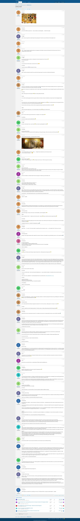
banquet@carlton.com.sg (50, 275)
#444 (63, 425)
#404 (63, 41)
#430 (63, 293)
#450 (63, 488)
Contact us (49, 518)
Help (60, 518)
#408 (63, 76)
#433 (63, 317)
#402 (63, 27)
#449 (63, 472)
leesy (18, 506)
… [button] (19, 495)
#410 (63, 111)
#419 (63, 186)
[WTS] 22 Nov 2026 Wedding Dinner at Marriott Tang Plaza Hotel (28, 510)
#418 (63, 179)
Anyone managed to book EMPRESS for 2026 (25, 508)
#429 (63, 286)
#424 (63, 232)
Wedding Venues (27, 500)
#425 (63, 239)
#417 (63, 172)
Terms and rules (53, 518)
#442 (63, 399)
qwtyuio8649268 (20, 500)
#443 (63, 416)
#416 (63, 164)
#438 (63, 366)
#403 (63, 34)
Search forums (20, 3)
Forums (20, 2)
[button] (26, 2)
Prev (17, 495)
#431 (63, 300)
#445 (63, 437)
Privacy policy (57, 518)
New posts (16, 3)
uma (16, 7)
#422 (63, 209)
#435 (63, 343)
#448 (63, 465)
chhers (19, 511)
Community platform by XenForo (40, 520)
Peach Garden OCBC (21, 499)
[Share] (62, 10)
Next (29, 495)
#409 (63, 83)
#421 (63, 202)
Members (29, 2)
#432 (63, 310)
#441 (63, 391)
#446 (63, 444)
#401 (63, 10)
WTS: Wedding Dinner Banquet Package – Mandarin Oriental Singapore (30, 505)
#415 (63, 157)
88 (27, 495)
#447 (63, 458)
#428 (63, 265)
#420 (63, 195)
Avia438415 (61, 508)
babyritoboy (19, 503)
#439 (63, 373)
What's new (24, 2)
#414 (63, 150)
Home (17, 2)
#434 (63, 328)
